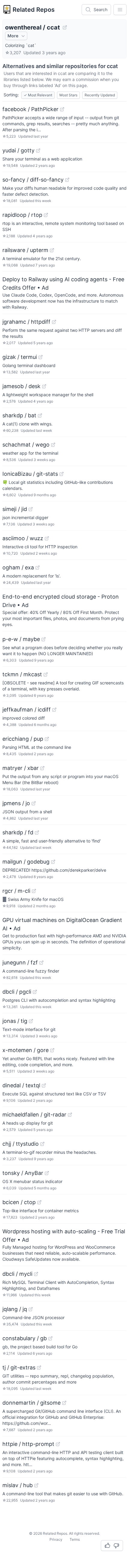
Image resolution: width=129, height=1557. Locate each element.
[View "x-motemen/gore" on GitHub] (52, 1050)
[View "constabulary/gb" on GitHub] (50, 1338)
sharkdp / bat (19, 415)
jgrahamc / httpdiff (26, 322)
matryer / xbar (20, 768)
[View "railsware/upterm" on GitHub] (52, 250)
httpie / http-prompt (28, 1444)
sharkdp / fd (17, 832)
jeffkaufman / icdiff (26, 709)
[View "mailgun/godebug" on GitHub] (53, 861)
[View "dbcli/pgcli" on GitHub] (34, 991)
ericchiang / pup (22, 739)
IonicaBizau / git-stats (30, 474)
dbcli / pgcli (16, 992)
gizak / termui (19, 357)
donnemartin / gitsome (31, 1403)
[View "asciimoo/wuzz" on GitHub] (46, 538)
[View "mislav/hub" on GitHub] (36, 1485)
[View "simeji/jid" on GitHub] (30, 509)
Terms (75, 1539)
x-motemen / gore (25, 1050)
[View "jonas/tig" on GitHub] (30, 1021)
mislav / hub (17, 1485)
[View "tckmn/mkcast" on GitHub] (45, 674)
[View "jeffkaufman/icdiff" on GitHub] (54, 709)
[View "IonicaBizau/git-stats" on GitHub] (61, 474)
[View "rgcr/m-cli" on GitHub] (34, 891)
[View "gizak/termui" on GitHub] (40, 357)
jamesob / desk (21, 386)
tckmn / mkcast (22, 674)
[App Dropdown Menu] (120, 9)
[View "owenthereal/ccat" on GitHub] (64, 27)
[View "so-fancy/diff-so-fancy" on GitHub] (67, 179)
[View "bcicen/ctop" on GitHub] (39, 1202)
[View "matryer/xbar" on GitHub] (42, 768)
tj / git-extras (18, 1367)
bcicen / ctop (19, 1202)
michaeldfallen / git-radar (34, 1114)
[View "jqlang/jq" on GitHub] (30, 1309)
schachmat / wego (26, 444)
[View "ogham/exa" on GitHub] (37, 567)
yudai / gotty (18, 150)
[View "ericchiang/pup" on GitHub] (46, 738)
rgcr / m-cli (16, 891)
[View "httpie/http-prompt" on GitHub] (58, 1444)
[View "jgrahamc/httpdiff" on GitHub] (54, 321)
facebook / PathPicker (30, 109)
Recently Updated (100, 95)
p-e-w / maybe (21, 639)
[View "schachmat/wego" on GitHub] (53, 444)
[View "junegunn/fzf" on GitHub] (41, 962)
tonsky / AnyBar (22, 1173)
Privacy (56, 1539)
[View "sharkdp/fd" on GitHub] (36, 832)
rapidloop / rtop (22, 215)
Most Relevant (38, 95)
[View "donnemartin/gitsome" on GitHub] (64, 1402)
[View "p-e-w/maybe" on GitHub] (43, 639)
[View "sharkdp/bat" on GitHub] (40, 415)
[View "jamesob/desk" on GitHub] (44, 386)
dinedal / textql (21, 1085)
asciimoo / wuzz (22, 538)
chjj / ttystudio (20, 1144)
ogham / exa (18, 567)
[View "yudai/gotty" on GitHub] (38, 150)
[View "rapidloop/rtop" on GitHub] (46, 215)
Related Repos (34, 9)
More (13, 35)
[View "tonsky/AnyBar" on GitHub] (46, 1173)
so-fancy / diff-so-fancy (33, 179)
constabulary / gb (24, 1338)
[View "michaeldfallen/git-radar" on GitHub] (70, 1114)
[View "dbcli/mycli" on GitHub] (36, 1274)
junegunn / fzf (20, 962)
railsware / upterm (25, 250)
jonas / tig (14, 1021)
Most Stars (68, 95)
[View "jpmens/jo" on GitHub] (33, 803)
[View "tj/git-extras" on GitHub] (39, 1367)
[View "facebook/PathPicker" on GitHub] (62, 109)
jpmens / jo (16, 803)
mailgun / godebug (26, 861)
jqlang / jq (14, 1309)
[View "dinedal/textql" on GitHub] (43, 1085)
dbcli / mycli (17, 1274)
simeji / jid (14, 509)
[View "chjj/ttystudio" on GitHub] (42, 1143)
